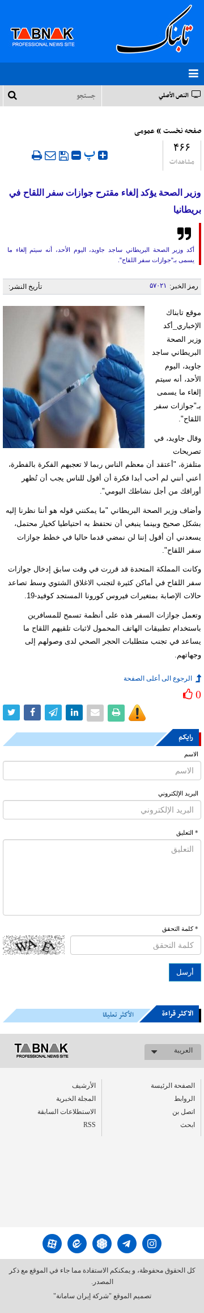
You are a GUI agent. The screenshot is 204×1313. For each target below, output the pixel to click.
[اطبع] (37, 155)
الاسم (191, 754)
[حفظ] (64, 156)
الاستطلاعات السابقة (66, 1112)
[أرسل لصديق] (50, 155)
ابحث (187, 1125)
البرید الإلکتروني (178, 793)
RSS (89, 1125)
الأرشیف (84, 1086)
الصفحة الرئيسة (173, 1086)
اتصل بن (183, 1112)
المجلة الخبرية (76, 1099)
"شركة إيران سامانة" (82, 1296)
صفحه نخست (182, 131)
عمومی (144, 131)
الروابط (184, 1099)
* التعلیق (187, 833)
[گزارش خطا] (137, 713)
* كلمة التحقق (180, 929)
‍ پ (91, 153)
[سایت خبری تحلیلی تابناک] (49, 24)
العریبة (183, 1050)
